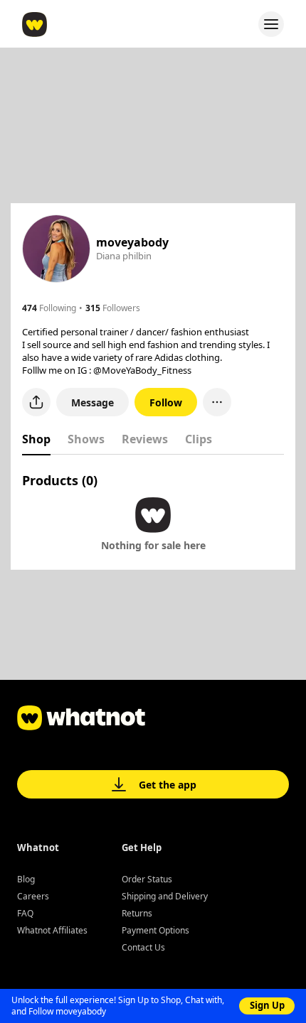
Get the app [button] (167, 784)
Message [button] (92, 402)
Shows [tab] (86, 439)
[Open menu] (271, 24)
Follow (165, 402)
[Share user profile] (36, 402)
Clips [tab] (198, 439)
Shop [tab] (36, 439)
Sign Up (267, 1005)
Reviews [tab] (145, 439)
